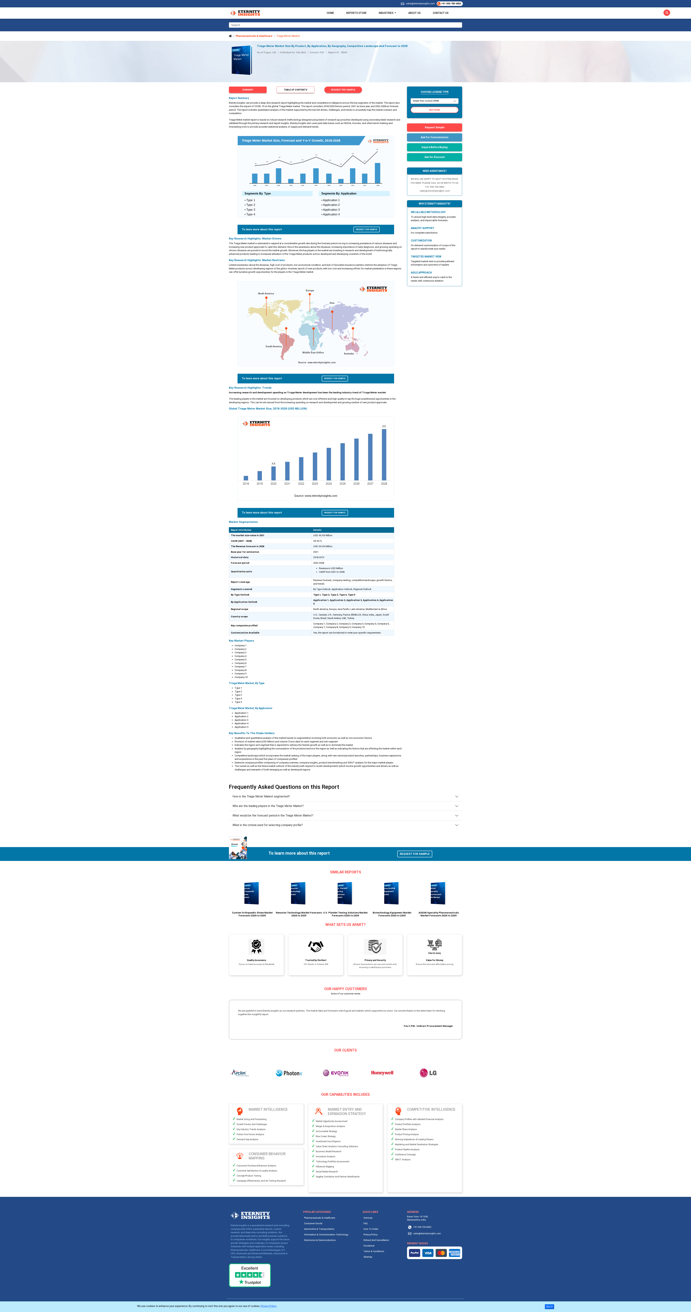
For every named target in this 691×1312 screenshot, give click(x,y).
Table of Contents (295, 90)
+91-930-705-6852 (451, 3)
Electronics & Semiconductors (320, 1240)
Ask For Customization (434, 137)
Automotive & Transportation (319, 1229)
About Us (414, 13)
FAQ (365, 1223)
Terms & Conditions (373, 1251)
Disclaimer (368, 1245)
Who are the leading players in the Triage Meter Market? (268, 806)
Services (367, 1217)
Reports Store (356, 13)
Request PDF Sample (343, 90)
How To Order (370, 1229)
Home (330, 13)
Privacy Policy (370, 1234)
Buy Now (434, 109)
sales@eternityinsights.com (420, 3)
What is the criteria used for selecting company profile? (267, 825)
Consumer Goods (313, 1223)
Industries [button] (386, 13)
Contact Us (440, 13)
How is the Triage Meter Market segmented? (261, 796)
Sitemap (367, 1257)
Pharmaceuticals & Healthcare (319, 1217)
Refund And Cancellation (376, 1240)
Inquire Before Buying (435, 147)
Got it (549, 1306)
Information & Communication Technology (326, 1234)
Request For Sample (366, 229)
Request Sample (434, 127)
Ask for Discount (434, 157)
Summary (247, 90)
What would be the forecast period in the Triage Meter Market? (272, 815)
